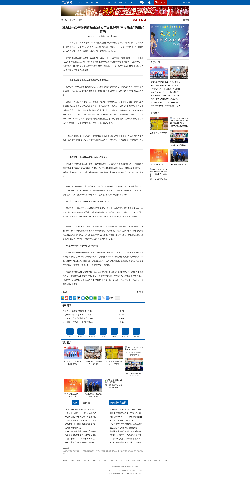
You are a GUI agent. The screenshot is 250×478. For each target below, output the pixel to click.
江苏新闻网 (113, 473)
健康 (138, 461)
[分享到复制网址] (103, 298)
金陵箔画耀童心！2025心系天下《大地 (80, 421)
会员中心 (186, 2)
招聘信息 (132, 471)
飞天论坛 (114, 331)
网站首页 (66, 461)
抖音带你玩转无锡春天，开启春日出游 (125, 413)
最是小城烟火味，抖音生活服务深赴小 (165, 106)
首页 (80, 2)
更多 (111, 298)
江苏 (86, 2)
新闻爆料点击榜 (118, 402)
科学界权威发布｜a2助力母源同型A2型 (125, 421)
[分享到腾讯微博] (75, 298)
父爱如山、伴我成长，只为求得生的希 (80, 413)
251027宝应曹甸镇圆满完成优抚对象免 (125, 442)
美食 (144, 461)
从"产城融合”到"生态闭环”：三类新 (77, 315)
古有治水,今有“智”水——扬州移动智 (80, 442)
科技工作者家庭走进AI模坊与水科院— (165, 85)
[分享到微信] (87, 298)
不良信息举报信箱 (118, 466)
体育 (115, 2)
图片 (160, 461)
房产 (97, 2)
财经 (109, 2)
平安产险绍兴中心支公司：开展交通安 (125, 410)
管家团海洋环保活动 (73, 428)
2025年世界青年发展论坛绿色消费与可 (125, 435)
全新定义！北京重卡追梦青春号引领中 (78, 311)
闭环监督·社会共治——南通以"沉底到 (78, 322)
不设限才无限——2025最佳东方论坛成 (80, 439)
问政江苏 (125, 331)
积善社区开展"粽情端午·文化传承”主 (165, 99)
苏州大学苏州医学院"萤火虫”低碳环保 (125, 431)
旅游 (133, 461)
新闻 (92, 2)
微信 (142, 2)
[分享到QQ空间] (62, 298)
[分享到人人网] (71, 298)
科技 (122, 461)
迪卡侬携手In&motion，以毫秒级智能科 (126, 417)
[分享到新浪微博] (66, 298)
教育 (116, 461)
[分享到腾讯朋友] (95, 298)
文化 (126, 2)
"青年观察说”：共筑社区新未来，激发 (165, 89)
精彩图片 (66, 342)
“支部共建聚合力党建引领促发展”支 (79, 410)
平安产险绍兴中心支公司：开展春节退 (80, 417)
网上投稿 (135, 466)
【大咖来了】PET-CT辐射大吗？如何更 (126, 424)
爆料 (149, 461)
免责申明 (125, 471)
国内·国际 (88, 402)
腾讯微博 (92, 331)
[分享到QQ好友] (79, 298)
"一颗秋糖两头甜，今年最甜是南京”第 (125, 439)
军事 (127, 461)
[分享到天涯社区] (91, 298)
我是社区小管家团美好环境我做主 (123, 428)
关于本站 (110, 471)
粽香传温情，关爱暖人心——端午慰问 (165, 96)
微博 (150, 2)
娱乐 (120, 2)
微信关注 (131, 2)
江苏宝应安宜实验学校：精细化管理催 (165, 82)
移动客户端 (161, 2)
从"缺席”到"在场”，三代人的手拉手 (164, 102)
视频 (166, 461)
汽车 (103, 2)
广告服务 (117, 471)
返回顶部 (136, 331)
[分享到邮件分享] (83, 298)
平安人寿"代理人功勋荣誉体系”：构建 (78, 318)
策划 (155, 461)
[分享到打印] (99, 298)
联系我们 (140, 471)
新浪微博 (81, 331)
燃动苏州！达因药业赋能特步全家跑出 (80, 424)
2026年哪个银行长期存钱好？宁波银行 (80, 431)
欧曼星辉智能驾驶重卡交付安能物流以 (80, 435)
